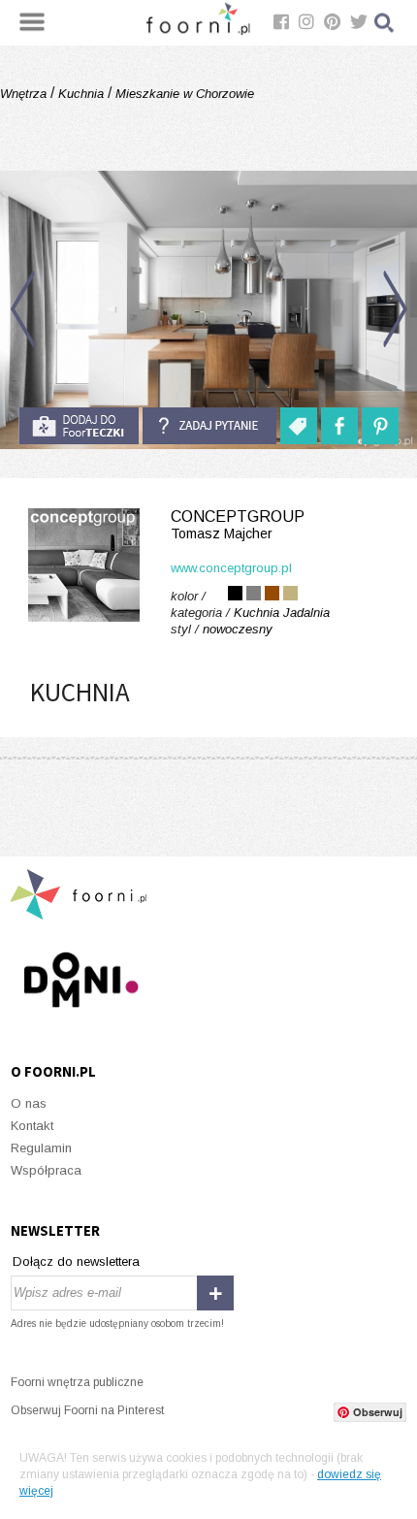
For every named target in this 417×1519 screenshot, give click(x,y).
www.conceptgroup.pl (231, 568)
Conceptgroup (238, 524)
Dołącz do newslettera (76, 1261)
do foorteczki (78, 425)
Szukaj (385, 23)
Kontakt (32, 1125)
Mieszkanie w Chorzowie (183, 93)
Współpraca (46, 1170)
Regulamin (41, 1148)
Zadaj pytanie (209, 425)
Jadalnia (306, 612)
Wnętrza (25, 93)
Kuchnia (81, 93)
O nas (29, 1103)
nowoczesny (238, 629)
